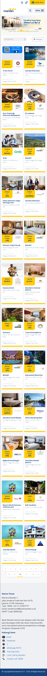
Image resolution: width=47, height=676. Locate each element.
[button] (22, 2)
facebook (10, 640)
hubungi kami (12, 651)
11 (26, 574)
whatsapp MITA (13, 648)
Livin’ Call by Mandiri (15, 655)
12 (33, 574)
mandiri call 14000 (14, 658)
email (8, 637)
